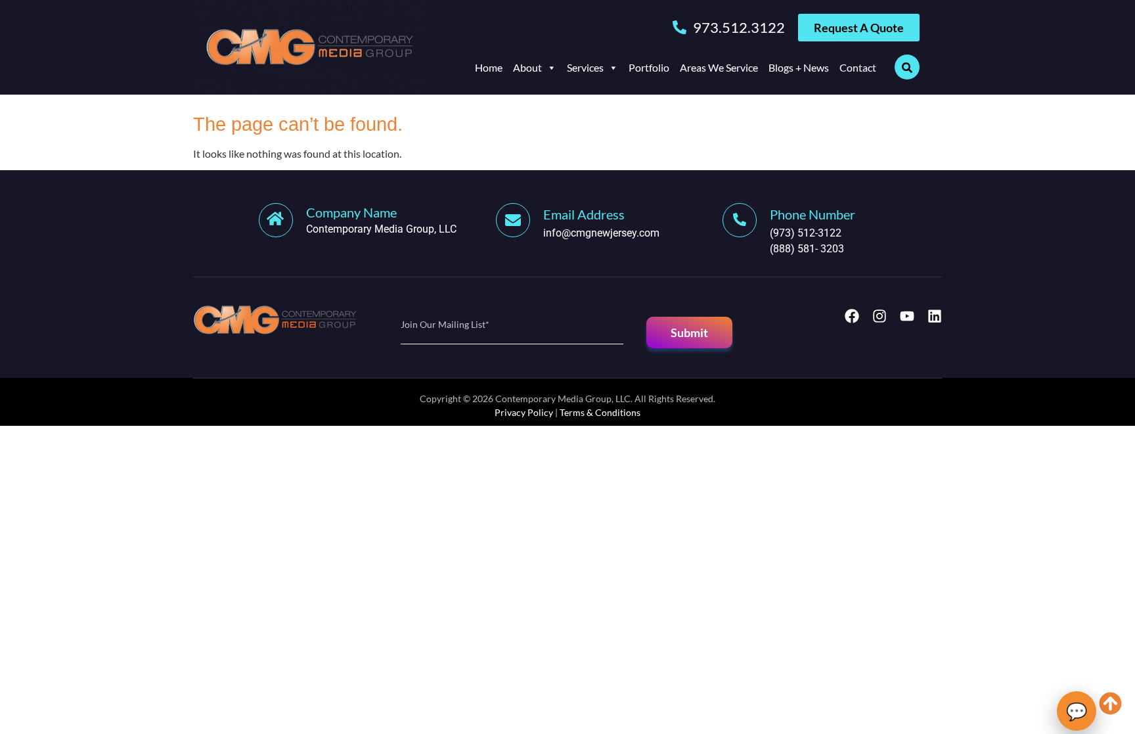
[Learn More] (519, 220)
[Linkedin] (934, 316)
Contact (857, 67)
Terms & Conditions (600, 412)
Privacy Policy (524, 412)
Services (585, 67)
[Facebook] (852, 316)
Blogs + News (798, 67)
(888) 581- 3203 (807, 248)
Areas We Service (719, 67)
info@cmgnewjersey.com (601, 233)
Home (488, 67)
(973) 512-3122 (805, 233)
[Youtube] (907, 316)
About (527, 67)
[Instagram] (879, 316)
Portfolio (649, 67)
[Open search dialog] (907, 67)
